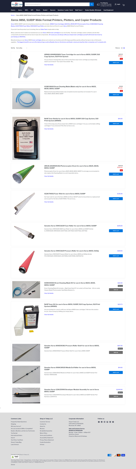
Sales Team (44, 29)
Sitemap (13, 464)
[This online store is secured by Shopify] (15, 458)
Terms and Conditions (46, 435)
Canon (13, 10)
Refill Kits (67, 24)
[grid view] (122, 48)
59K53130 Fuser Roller (37, 26)
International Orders (16, 435)
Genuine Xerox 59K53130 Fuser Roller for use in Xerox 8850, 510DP (70, 226)
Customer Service (45, 421)
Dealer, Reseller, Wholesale (93, 10)
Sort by (13, 48)
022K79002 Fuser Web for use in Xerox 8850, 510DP (64, 194)
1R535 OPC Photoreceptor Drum (80, 24)
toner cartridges (55, 32)
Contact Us (43, 424)
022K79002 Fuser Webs (22, 26)
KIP (32, 10)
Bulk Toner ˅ (79, 10)
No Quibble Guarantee (46, 431)
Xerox (20, 10)
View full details (48, 64)
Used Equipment (108, 10)
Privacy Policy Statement (47, 440)
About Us (42, 426)
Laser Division (15, 444)
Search (13, 437)
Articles (42, 444)
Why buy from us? (16, 426)
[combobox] (57, 4)
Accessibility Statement (46, 437)
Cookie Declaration (45, 442)
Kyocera (52, 10)
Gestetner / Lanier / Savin (65, 10)
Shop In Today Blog (16, 442)
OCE (26, 10)
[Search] (92, 4)
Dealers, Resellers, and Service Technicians (23, 431)
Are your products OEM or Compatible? (22, 428)
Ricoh (38, 10)
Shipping (13, 424)
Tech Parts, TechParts (17, 440)
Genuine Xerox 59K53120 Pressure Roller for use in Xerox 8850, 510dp (71, 251)
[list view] (124, 48)
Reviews (42, 428)
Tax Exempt (14, 433)
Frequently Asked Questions (19, 421)
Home (13, 15)
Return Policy (43, 433)
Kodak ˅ (45, 10)
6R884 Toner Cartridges (57, 24)
